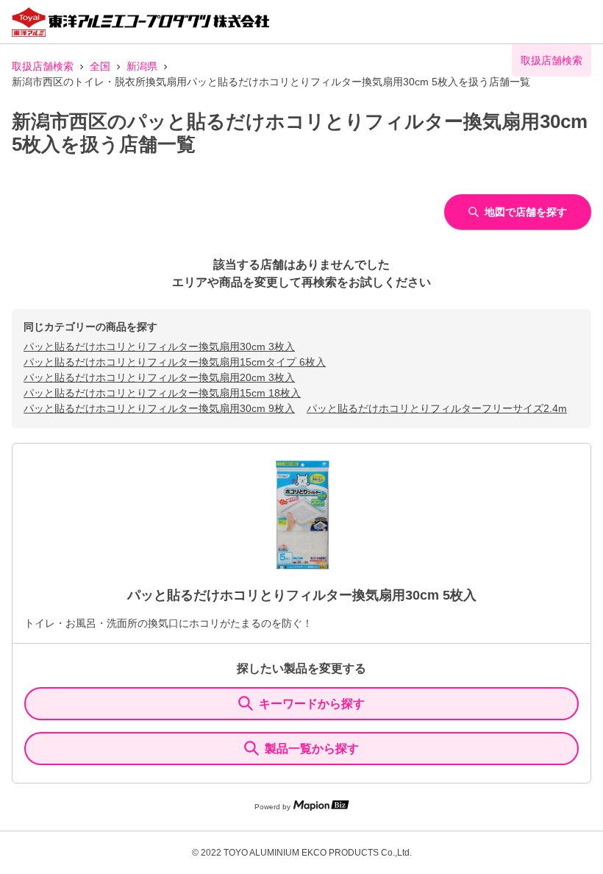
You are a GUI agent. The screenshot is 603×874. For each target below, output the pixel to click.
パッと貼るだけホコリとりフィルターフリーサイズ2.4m (437, 408)
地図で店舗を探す (526, 212)
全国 (100, 66)
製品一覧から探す (312, 748)
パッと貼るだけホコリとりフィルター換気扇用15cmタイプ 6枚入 (175, 362)
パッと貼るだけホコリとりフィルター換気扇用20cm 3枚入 (159, 377)
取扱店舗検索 (43, 66)
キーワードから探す (312, 703)
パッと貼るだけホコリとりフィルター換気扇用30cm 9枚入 (159, 408)
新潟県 (141, 66)
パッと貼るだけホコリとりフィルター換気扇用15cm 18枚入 (162, 393)
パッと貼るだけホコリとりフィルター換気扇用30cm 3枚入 (159, 346)
